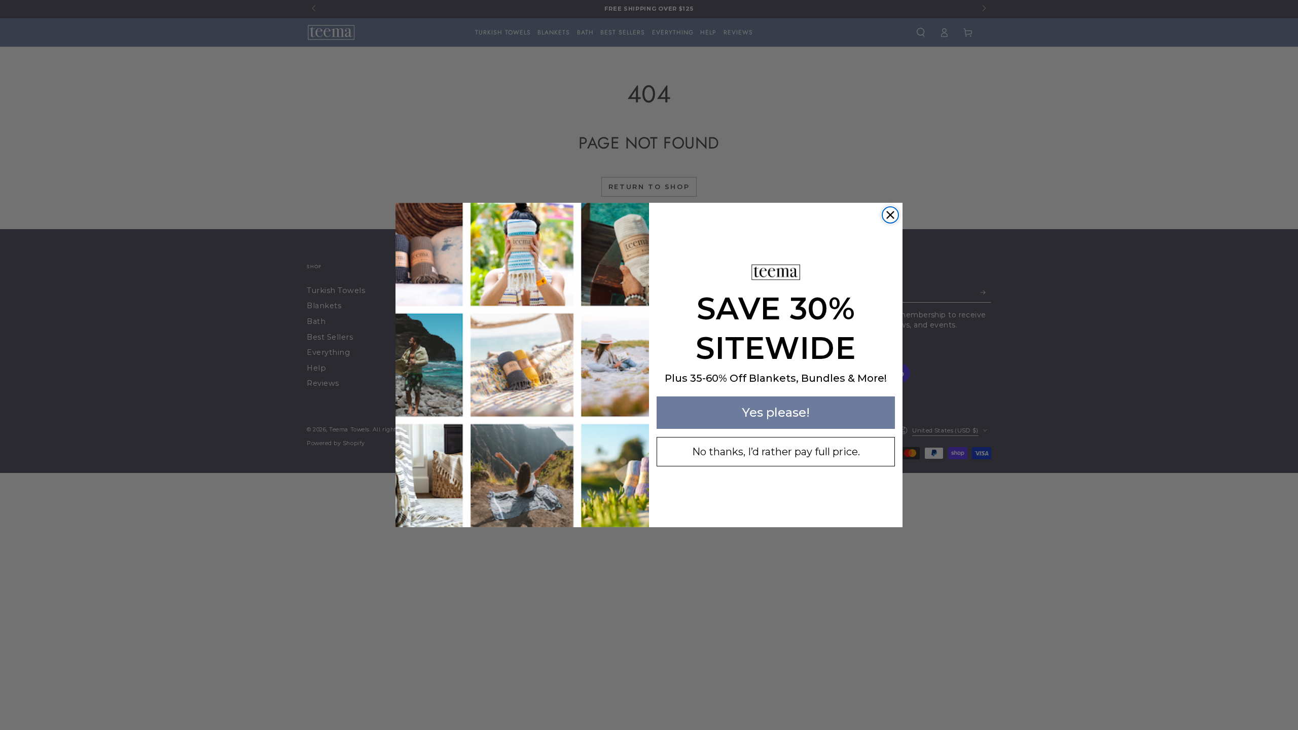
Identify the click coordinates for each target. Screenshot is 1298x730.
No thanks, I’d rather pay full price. (776, 452)
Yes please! (776, 412)
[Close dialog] (890, 215)
